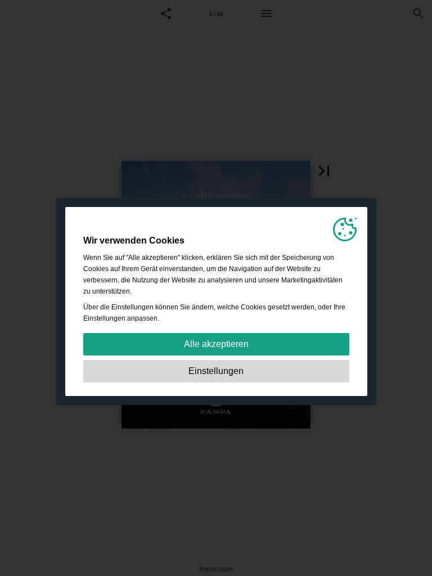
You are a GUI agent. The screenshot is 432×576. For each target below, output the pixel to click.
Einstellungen (216, 371)
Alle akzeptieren (216, 344)
